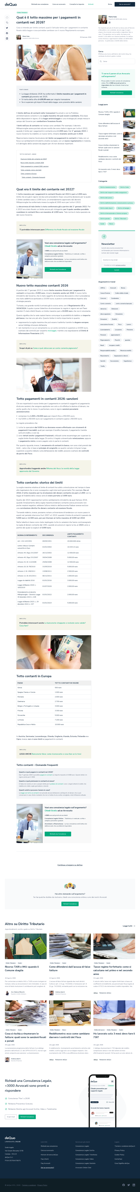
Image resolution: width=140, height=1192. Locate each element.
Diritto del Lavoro (106, 198)
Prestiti (117, 340)
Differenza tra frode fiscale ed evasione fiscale (64, 229)
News (111, 224)
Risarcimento (104, 356)
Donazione (119, 314)
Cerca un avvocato (58, 4)
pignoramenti (115, 335)
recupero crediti (114, 345)
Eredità (114, 319)
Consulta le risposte (77, 4)
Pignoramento (105, 340)
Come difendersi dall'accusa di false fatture (109, 124)
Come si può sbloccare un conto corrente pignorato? (55, 348)
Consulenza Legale (82, 1146)
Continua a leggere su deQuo (70, 865)
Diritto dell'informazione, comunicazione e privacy (116, 203)
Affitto (102, 288)
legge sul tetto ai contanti (30, 793)
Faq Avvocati (45, 1163)
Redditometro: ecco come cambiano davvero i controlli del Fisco (109, 159)
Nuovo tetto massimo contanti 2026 (32, 163)
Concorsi (103, 298)
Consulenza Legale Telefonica (86, 1155)
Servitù (102, 361)
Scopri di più (11, 1117)
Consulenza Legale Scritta (84, 1150)
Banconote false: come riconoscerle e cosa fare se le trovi (56, 754)
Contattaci (118, 1159)
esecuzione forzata (106, 324)
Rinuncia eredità (125, 351)
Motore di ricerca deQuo (49, 1155)
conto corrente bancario (124, 304)
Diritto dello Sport (106, 208)
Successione (114, 361)
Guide (102, 224)
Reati (102, 345)
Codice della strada (121, 293)
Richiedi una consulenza (39, 4)
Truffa (102, 366)
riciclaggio (52, 330)
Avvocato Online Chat (83, 1168)
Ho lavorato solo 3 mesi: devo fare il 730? (109, 170)
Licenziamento (105, 330)
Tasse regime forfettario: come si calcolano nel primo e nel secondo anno (110, 136)
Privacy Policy (120, 1150)
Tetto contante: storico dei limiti (31, 170)
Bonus (123, 288)
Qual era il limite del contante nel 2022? (34, 159)
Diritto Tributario (22, 12)
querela (127, 340)
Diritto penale (105, 219)
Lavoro (129, 324)
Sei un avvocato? (124, 4)
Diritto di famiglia (123, 208)
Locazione (118, 330)
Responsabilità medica (107, 351)
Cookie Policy (119, 1155)
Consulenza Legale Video (84, 1159)
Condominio (115, 298)
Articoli (90, 4)
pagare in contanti (46, 775)
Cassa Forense (105, 293)
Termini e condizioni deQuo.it (125, 1146)
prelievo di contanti (56, 784)
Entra (110, 4)
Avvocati (113, 288)
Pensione (130, 330)
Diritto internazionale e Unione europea (113, 213)
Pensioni (103, 335)
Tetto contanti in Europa (28, 174)
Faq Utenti (45, 1159)
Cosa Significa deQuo (122, 1163)
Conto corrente (105, 304)
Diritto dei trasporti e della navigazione (113, 192)
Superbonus (128, 361)
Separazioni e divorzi (121, 356)
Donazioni (103, 319)
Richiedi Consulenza (116, 93)
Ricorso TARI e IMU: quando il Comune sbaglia (109, 113)
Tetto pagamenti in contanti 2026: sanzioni (34, 166)
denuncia (103, 309)
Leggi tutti (127, 926)
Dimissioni (115, 309)
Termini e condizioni (29, 1185)
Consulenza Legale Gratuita (85, 1163)
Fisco (120, 324)
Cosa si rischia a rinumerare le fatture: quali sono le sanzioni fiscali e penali (108, 147)
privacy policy (120, 265)
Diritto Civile (124, 187)
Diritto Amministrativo (107, 187)
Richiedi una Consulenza (58, 269)
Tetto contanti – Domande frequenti (33, 177)
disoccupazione (105, 314)
